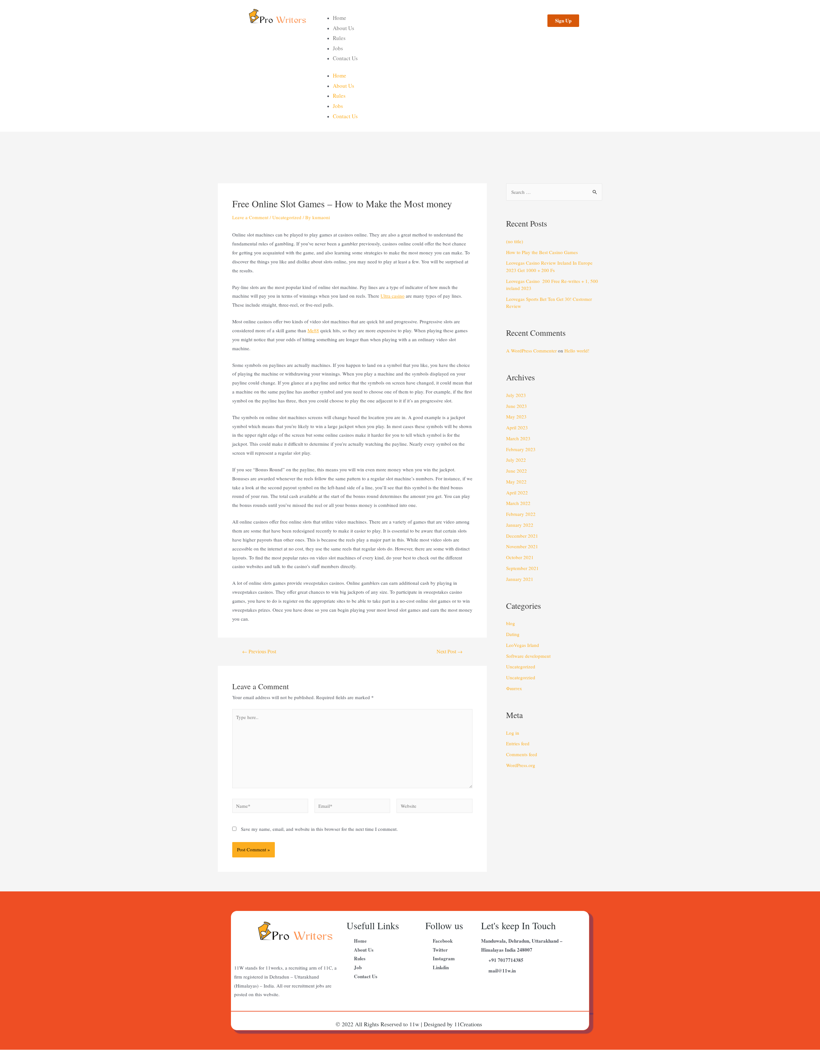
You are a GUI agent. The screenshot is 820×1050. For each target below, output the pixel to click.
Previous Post (259, 651)
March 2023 (518, 438)
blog (510, 623)
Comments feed (521, 754)
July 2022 (516, 460)
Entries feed (517, 743)
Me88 (313, 330)
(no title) (514, 241)
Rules (339, 38)
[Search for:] (554, 192)
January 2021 (519, 579)
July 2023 (516, 395)
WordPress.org (520, 765)
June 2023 (516, 406)
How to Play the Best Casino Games (542, 252)
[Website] (434, 807)
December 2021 (522, 536)
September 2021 (522, 568)
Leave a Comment (250, 217)
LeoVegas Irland (522, 645)
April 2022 (517, 492)
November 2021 (522, 546)
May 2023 (516, 416)
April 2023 (517, 427)
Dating (513, 634)
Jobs (338, 48)
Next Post (450, 651)
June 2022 (516, 470)
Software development (528, 656)
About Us (343, 28)
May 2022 (516, 481)
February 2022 (521, 514)
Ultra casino (393, 296)
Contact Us (345, 58)
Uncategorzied (520, 677)
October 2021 (520, 557)
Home (339, 17)
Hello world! (576, 350)
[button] (563, 20)
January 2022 (519, 525)
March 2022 (518, 503)
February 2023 (521, 449)
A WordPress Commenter (531, 350)
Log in (512, 733)
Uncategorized (286, 217)
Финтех (514, 688)
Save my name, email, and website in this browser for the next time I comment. (319, 829)
